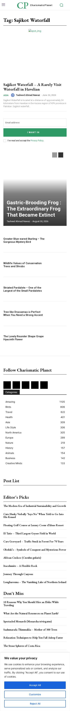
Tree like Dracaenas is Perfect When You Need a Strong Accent (23, 313)
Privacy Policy (37, 140)
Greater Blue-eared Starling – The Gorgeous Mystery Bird (24, 240)
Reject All (35, 703)
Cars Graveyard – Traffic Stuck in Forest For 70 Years (33, 541)
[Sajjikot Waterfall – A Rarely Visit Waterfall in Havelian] (35, 60)
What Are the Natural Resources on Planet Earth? (31, 613)
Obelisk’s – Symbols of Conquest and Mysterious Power (34, 549)
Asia (5, 95)
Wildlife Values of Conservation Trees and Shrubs (22, 265)
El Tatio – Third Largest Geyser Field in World (29, 533)
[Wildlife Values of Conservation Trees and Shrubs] (57, 264)
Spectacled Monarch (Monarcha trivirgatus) (27, 621)
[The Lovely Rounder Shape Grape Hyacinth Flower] (57, 337)
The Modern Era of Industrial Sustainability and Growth (34, 506)
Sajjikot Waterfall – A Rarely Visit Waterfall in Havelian (32, 87)
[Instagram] (16, 385)
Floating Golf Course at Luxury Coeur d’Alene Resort (33, 525)
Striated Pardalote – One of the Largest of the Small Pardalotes (22, 289)
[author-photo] (13, 95)
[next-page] (60, 155)
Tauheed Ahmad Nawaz (28, 95)
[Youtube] (44, 385)
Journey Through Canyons (18, 574)
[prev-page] (54, 155)
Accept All (35, 685)
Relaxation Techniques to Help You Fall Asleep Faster (33, 637)
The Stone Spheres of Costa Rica (21, 646)
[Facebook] (7, 385)
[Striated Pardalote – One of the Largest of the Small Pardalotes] (57, 289)
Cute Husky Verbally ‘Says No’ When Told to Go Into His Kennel (33, 515)
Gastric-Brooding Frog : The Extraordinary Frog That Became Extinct (34, 209)
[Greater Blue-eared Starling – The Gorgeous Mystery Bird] (57, 240)
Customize (35, 694)
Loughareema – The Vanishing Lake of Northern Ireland (34, 582)
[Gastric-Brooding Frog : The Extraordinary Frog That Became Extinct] (35, 187)
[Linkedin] (25, 385)
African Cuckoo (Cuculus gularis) (22, 557)
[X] (35, 385)
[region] (35, 682)
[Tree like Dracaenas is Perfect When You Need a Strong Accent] (57, 313)
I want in (33, 132)
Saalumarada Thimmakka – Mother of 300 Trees (30, 629)
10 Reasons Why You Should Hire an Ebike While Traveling (31, 603)
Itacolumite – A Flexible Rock (20, 566)
